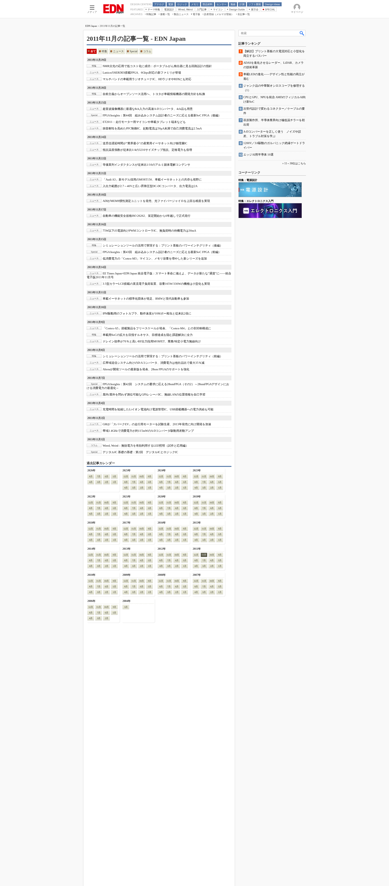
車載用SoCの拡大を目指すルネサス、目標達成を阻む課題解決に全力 (148, 335)
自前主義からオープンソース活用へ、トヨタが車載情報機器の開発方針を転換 (154, 94)
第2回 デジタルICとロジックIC (140, 452)
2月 (106, 482)
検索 (302, 33)
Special (133, 51)
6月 (106, 476)
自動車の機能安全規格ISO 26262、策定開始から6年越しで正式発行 (146, 215)
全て (93, 51)
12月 (126, 476)
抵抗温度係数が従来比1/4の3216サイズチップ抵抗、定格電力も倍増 (147, 149)
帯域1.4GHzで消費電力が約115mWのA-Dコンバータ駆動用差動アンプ (148, 430)
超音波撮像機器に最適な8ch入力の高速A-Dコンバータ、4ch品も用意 (148, 109)
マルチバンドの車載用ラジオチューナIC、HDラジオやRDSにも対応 (147, 79)
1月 (114, 482)
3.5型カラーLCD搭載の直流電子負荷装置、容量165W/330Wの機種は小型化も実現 (156, 283)
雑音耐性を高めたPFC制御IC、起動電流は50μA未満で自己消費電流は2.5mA (152, 128)
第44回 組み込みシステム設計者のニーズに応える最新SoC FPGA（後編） (162, 115)
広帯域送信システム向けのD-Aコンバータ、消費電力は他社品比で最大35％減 (153, 362)
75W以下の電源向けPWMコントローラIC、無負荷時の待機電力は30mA (149, 230)
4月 (91, 482)
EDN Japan (91, 26)
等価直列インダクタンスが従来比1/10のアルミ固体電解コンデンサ (146, 164)
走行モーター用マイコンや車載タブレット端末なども (144, 122)
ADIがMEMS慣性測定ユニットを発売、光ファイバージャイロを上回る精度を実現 (156, 201)
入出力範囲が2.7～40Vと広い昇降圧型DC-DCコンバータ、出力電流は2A (150, 186)
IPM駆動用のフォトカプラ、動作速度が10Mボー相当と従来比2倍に (147, 313)
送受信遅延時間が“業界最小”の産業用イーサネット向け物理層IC (145, 143)
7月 (98, 476)
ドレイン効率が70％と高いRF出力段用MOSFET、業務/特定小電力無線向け (152, 341)
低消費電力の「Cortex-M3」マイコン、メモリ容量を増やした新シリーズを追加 (155, 258)
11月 (133, 476)
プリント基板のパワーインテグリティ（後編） (163, 245)
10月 (141, 476)
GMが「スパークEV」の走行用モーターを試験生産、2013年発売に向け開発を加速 (157, 424)
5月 (114, 476)
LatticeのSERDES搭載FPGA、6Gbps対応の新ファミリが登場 (142, 72)
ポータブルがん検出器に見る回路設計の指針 (157, 66)
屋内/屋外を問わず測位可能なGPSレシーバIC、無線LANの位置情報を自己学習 (154, 394)
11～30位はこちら (295, 163)
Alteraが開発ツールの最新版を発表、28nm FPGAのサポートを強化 (146, 369)
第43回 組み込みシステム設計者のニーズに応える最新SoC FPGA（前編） (162, 252)
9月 (149, 476)
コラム (147, 51)
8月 (91, 476)
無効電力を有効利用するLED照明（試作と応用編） (145, 445)
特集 (104, 51)
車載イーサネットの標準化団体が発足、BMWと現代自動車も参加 (146, 298)
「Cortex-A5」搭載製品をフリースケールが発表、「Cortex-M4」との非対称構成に (157, 328)
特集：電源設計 (247, 180)
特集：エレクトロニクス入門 (256, 201)
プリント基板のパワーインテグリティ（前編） (163, 356)
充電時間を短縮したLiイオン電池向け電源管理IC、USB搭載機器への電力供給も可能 (158, 409)
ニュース (118, 51)
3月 (98, 482)
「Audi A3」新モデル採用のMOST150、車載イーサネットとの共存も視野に (152, 179)
